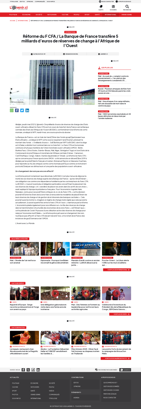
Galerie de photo (18, 346)
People (76, 14)
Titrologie (14, 1)
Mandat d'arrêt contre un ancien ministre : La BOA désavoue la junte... (85, 262)
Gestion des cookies (111, 390)
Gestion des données (111, 386)
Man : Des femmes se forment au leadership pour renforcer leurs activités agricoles (85, 306)
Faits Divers (52, 14)
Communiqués (40, 1)
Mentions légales (109, 394)
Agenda (76, 398)
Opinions (30, 1)
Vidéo (14, 302)
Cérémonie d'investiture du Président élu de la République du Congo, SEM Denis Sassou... (116, 306)
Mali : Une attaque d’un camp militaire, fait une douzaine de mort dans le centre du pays (114, 103)
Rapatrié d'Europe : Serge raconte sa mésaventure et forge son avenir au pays (24, 306)
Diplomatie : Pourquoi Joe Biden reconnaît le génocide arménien (54, 261)
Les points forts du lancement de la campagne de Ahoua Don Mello (116, 351)
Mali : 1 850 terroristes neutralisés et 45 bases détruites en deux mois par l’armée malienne (114, 116)
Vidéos (51, 391)
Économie (26, 14)
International (110, 14)
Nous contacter (108, 1)
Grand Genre (35, 394)
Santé (97, 14)
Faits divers (35, 387)
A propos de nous (124, 1)
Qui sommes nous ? (110, 382)
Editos (22, 1)
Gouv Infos (16, 398)
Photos (15, 394)
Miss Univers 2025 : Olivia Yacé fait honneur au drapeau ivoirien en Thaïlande (85, 351)
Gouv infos (51, 1)
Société (39, 14)
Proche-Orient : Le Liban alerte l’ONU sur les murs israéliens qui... (115, 262)
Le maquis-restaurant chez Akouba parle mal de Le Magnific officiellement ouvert (24, 351)
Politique (13, 14)
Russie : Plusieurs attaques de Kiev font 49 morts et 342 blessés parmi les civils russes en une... (114, 91)
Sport (87, 14)
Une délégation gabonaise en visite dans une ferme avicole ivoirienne (53, 306)
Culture (65, 14)
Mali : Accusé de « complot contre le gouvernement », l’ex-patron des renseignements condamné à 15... (113, 78)
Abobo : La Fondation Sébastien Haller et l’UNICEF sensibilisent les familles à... (55, 351)
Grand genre (127, 14)
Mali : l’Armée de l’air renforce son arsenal (23, 261)
